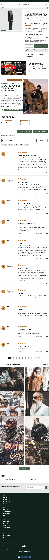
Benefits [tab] (27, 31)
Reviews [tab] (3, 135)
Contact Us (5, 523)
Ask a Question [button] (25, 132)
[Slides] (11, 20)
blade (26, 144)
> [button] (39, 357)
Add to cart (40, 46)
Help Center (6, 521)
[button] (44, 172)
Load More (25, 468)
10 (36, 357)
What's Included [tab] (33, 31)
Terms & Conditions (43, 549)
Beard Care (5, 499)
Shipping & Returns (7, 525)
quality (10, 144)
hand (16, 144)
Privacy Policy (4, 549)
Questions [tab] (10, 135)
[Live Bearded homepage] (24, 546)
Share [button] (20, 172)
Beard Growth (6, 501)
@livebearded (44, 364)
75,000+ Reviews (7, 511)
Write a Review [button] (41, 132)
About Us (5, 509)
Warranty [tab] (40, 31)
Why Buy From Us (7, 515)
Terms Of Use (6, 527)
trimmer (4, 144)
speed (21, 144)
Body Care (5, 504)
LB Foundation (6, 513)
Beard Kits (5, 497)
